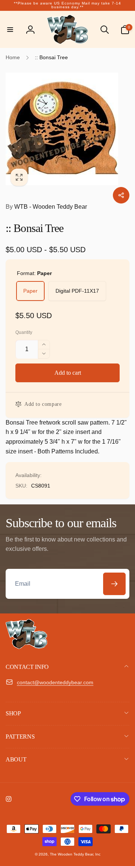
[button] (10, 29)
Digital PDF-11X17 (77, 291)
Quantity (23, 332)
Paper (30, 291)
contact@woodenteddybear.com (55, 682)
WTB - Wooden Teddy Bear (46, 206)
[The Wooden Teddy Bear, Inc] (26, 647)
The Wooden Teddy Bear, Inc (75, 854)
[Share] (121, 195)
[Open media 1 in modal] (67, 129)
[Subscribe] (114, 584)
